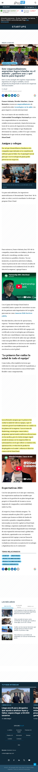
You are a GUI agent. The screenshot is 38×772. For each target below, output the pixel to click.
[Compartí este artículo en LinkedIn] (12, 95)
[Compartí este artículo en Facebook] (3, 95)
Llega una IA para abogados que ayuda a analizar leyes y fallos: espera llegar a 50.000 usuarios (15, 712)
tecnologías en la (24, 107)
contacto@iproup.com (8, 753)
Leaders (10, 738)
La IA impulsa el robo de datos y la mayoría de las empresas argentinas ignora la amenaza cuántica (25, 611)
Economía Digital (19, 731)
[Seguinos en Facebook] (14, 760)
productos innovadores (12, 561)
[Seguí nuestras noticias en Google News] (35, 95)
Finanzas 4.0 (28, 730)
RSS (19, 745)
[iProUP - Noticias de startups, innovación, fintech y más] (19, 2)
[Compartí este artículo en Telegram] (15, 95)
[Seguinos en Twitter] (24, 760)
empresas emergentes (10, 564)
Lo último (9, 730)
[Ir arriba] (35, 764)
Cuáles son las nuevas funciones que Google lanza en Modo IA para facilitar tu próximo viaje (25, 628)
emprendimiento (23, 104)
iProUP (5, 89)
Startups (28, 735)
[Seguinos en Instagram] (9, 760)
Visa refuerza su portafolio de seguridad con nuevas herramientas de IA (24, 636)
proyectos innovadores (11, 558)
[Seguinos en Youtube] (29, 760)
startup (6, 556)
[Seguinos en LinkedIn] (19, 760)
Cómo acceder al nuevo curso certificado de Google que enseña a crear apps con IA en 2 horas (25, 620)
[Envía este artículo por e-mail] (18, 95)
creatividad (15, 556)
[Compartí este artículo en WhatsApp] (9, 95)
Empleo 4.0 (10, 735)
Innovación (19, 735)
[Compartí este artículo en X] (6, 95)
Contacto (19, 738)
